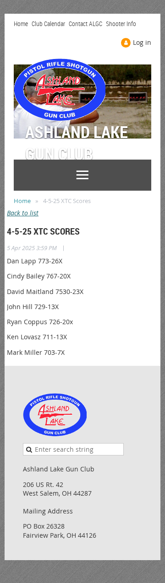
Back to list (22, 213)
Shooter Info (121, 23)
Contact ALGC (85, 23)
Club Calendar (48, 23)
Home (21, 23)
